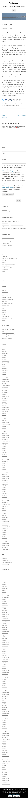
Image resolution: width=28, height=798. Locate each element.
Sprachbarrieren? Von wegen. (9, 241)
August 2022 (5, 387)
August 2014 (5, 528)
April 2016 (4, 491)
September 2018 (6, 441)
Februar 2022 (5, 392)
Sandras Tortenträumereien (8, 336)
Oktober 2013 (5, 547)
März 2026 (4, 351)
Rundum (4, 314)
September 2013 (6, 549)
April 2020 (4, 418)
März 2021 (4, 404)
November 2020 (5, 409)
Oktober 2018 (5, 439)
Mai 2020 (4, 417)
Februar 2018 (5, 454)
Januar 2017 (4, 474)
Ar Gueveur (14, 3)
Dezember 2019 (5, 422)
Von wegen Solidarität (7, 245)
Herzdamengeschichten (7, 303)
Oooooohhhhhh (5, 266)
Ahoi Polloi (4, 290)
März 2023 (4, 376)
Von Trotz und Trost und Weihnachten (17, 228)
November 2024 (5, 363)
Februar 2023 (5, 377)
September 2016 (6, 482)
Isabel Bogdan (5, 305)
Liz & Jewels (4, 331)
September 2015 (6, 504)
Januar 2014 (4, 541)
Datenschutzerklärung (7, 171)
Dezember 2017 (5, 458)
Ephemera (4, 301)
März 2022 (4, 390)
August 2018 (5, 443)
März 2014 (4, 538)
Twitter (3, 281)
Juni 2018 (4, 446)
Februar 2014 (5, 540)
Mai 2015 (4, 512)
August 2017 (5, 463)
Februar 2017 (5, 472)
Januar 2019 (4, 433)
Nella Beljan (4, 312)
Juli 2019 (4, 428)
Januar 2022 (4, 394)
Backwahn (4, 256)
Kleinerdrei (4, 308)
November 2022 (5, 381)
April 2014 (4, 536)
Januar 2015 (4, 519)
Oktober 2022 (5, 383)
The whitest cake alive (7, 338)
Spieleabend (5, 269)
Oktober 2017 (5, 461)
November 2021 (5, 396)
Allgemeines (18, 103)
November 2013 (5, 545)
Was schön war (21, 115)
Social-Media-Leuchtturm (8, 267)
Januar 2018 (4, 456)
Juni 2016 (4, 487)
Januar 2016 (4, 497)
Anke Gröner (5, 292)
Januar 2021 (4, 405)
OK (10, 796)
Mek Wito (4, 310)
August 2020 (5, 411)
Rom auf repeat (5, 243)
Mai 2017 (4, 467)
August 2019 (5, 426)
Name (4, 147)
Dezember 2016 (5, 476)
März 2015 (4, 515)
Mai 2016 (4, 489)
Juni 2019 (4, 430)
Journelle (4, 307)
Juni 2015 (4, 510)
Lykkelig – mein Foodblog (8, 333)
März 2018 (4, 452)
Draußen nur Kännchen (7, 299)
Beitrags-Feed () (6, 560)
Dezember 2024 (5, 361)
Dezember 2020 (5, 407)
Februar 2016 (5, 495)
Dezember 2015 (5, 499)
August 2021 (5, 400)
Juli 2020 (4, 413)
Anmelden (4, 558)
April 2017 (4, 469)
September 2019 (6, 424)
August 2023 (5, 370)
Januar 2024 (4, 368)
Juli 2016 (4, 486)
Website (4, 159)
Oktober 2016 (5, 480)
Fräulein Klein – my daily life (8, 329)
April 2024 (4, 366)
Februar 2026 (5, 353)
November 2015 (5, 500)
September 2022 (6, 385)
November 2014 (5, 523)
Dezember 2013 (5, 543)
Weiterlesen (16, 796)
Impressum (4, 210)
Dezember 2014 (5, 521)
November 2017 (5, 459)
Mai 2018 (4, 448)
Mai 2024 (4, 364)
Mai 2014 (4, 534)
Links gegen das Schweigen (8, 264)
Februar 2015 (5, 517)
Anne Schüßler (5, 294)
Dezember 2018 (5, 435)
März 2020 (4, 420)
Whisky (3, 271)
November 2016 (5, 478)
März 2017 (4, 471)
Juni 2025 (4, 357)
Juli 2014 (4, 530)
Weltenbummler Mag (7, 318)
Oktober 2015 (5, 502)
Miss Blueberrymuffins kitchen (9, 335)
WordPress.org (5, 564)
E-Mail (4, 153)
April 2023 (4, 374)
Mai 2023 (4, 372)
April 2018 (4, 450)
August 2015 (5, 506)
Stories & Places (5, 316)
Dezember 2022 (5, 379)
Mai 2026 (4, 349)
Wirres (3, 320)
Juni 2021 (4, 402)
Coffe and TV (5, 295)
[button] (3, 100)
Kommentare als (7, 562)
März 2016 (4, 493)
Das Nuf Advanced (6, 297)
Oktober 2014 (5, 525)
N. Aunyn (4, 228)
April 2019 (4, 431)
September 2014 (6, 526)
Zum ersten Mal (5, 240)
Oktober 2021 (5, 398)
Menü (14, 10)
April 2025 (4, 359)
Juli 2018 (4, 445)
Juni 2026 (4, 348)
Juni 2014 (4, 532)
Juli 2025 (4, 355)
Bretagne (4, 260)
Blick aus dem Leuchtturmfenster (9, 258)
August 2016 (5, 484)
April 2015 (4, 513)
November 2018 (5, 437)
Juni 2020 (4, 415)
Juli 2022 (4, 389)
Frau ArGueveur (15, 105)
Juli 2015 (4, 508)
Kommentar (5, 130)
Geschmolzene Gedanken (8, 238)
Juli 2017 (4, 465)
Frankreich (4, 262)
